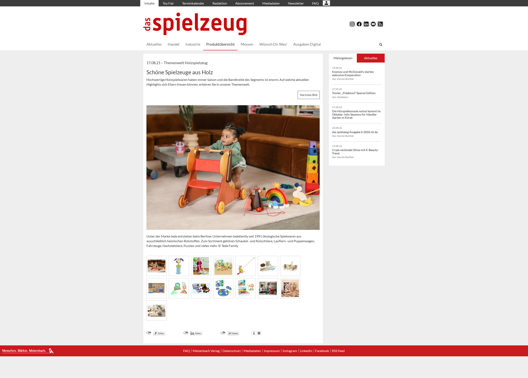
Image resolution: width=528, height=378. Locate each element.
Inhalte (149, 3)
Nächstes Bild (308, 95)
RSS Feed (338, 350)
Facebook (322, 350)
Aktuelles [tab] (370, 58)
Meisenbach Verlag (206, 350)
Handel (173, 44)
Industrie (192, 44)
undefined (186, 333)
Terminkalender (193, 3)
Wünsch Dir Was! (273, 44)
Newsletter (296, 3)
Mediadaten (271, 3)
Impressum (272, 350)
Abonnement (244, 3)
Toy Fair (168, 3)
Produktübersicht (220, 44)
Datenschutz (232, 350)
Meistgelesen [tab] (343, 58)
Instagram (290, 350)
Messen (247, 44)
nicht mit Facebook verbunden (148, 333)
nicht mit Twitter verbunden (223, 333)
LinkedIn (306, 350)
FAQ (315, 3)
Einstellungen (259, 333)
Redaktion (219, 3)
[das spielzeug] (194, 24)
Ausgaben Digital (307, 44)
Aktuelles (154, 44)
